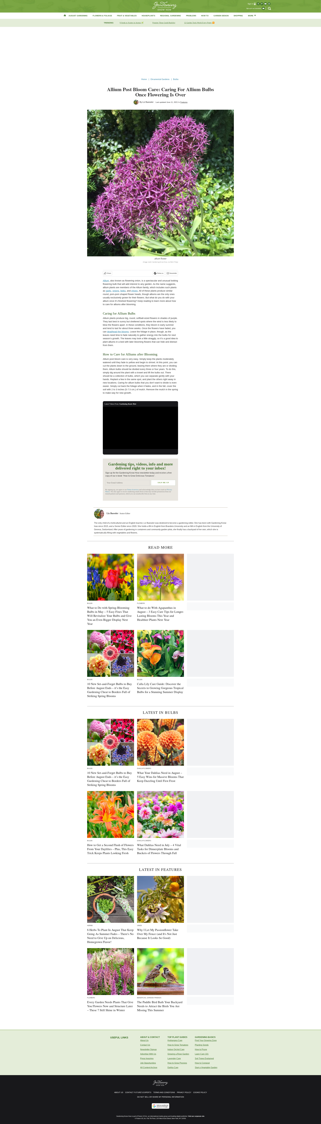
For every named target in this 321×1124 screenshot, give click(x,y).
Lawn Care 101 (202, 1054)
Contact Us (145, 1045)
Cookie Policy (200, 1092)
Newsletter (173, 273)
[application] (140, 428)
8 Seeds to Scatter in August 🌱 (131, 23)
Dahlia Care (173, 1067)
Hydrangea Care (175, 1040)
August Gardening (78, 16)
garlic (108, 291)
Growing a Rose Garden (178, 1054)
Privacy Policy (184, 1092)
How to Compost (202, 1063)
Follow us (160, 273)
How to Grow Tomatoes (178, 1045)
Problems (191, 16)
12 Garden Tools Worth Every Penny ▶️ (199, 23)
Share (109, 273)
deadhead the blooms (118, 331)
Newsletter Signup (148, 1049)
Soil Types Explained (204, 1058)
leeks (123, 291)
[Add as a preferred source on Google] (160, 1106)
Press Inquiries (146, 1058)
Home (144, 79)
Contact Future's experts (138, 1092)
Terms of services (133, 490)
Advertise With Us (148, 1054)
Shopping (238, 16)
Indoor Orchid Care (176, 1049)
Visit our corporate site (196, 1116)
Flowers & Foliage (102, 16)
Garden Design (221, 16)
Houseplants (148, 16)
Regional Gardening (170, 16)
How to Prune (201, 1049)
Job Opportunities (148, 1063)
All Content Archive (148, 1067)
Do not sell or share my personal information (160, 1097)
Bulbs (175, 79)
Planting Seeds (202, 1045)
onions (115, 291)
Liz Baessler (147, 102)
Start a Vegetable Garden (206, 1067)
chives (134, 291)
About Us (144, 1040)
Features (183, 102)
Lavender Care (174, 1058)
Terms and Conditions (164, 1092)
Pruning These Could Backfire (163, 23)
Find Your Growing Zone (206, 1040)
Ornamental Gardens (160, 79)
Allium (106, 280)
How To (205, 16)
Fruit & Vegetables (127, 16)
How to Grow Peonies (177, 1063)
